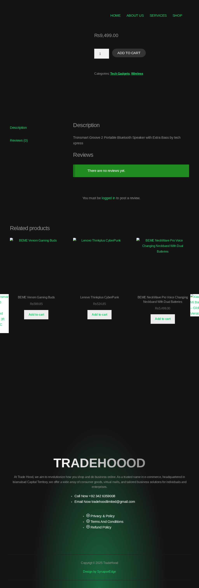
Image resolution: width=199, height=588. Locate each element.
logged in (108, 198)
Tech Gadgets (120, 73)
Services (158, 15)
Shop (177, 15)
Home (115, 15)
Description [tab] (18, 128)
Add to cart (128, 53)
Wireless (137, 73)
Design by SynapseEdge (99, 571)
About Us (135, 15)
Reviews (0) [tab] (19, 140)
